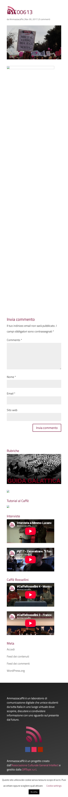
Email (11, 393)
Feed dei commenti (18, 663)
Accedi (11, 649)
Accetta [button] (34, 791)
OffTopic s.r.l (29, 769)
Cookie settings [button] (54, 786)
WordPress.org (16, 671)
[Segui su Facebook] (27, 749)
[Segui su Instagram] (34, 749)
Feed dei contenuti (18, 656)
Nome (11, 377)
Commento (14, 340)
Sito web (12, 410)
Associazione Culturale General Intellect (35, 765)
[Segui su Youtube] (40, 749)
